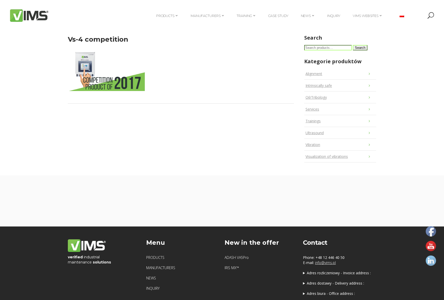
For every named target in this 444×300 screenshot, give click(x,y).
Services (312, 109)
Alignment (314, 73)
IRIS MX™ (232, 267)
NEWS (151, 278)
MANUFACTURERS (160, 267)
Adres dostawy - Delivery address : (335, 283)
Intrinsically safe (319, 85)
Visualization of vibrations (327, 156)
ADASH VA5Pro (237, 257)
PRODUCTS (155, 257)
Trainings (313, 121)
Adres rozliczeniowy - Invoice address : (339, 272)
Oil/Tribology (316, 97)
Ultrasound (315, 132)
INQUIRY (153, 288)
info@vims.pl (325, 262)
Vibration (313, 144)
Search (360, 48)
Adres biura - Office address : (331, 293)
